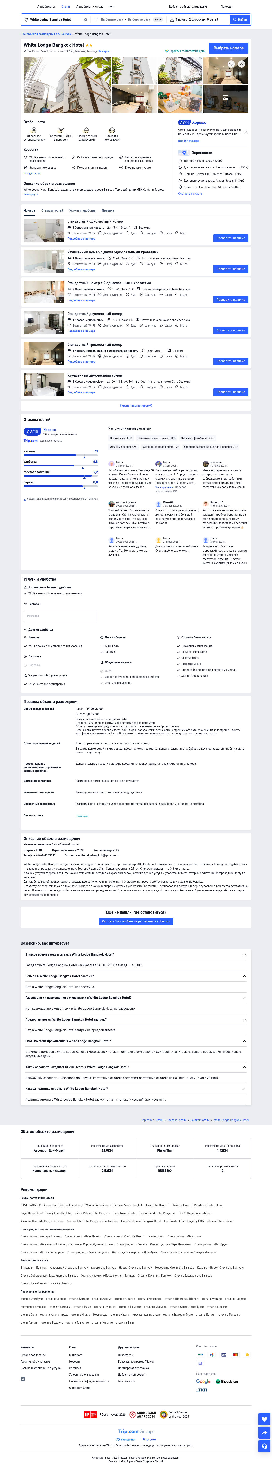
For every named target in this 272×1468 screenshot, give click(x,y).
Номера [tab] (29, 210)
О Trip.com (75, 1355)
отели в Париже (235, 1298)
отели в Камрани (60, 1306)
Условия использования (84, 1374)
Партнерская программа (133, 1368)
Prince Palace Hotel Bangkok (92, 1213)
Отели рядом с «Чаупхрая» (184, 1236)
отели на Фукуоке (155, 1306)
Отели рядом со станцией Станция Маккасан (188, 1252)
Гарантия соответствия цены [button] (188, 51)
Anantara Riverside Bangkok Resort (42, 1221)
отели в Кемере (79, 1298)
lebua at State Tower (220, 1221)
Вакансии (75, 1368)
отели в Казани (120, 1314)
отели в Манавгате (150, 1298)
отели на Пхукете (129, 1306)
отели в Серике (56, 1298)
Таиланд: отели (176, 1120)
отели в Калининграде (54, 1314)
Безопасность (126, 1381)
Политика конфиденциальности (89, 1381)
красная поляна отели (146, 1314)
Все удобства (32, 173)
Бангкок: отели (199, 1120)
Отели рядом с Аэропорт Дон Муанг (134, 1252)
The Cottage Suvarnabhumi (195, 1213)
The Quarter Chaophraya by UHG (184, 1221)
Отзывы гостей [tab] (52, 210)
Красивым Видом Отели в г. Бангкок (220, 1267)
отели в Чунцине (104, 1306)
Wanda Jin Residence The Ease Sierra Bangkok (114, 1205)
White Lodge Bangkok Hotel (54, 45)
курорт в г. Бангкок (103, 1267)
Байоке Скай (181, 1205)
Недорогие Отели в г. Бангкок (174, 1267)
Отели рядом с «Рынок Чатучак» (88, 1252)
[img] (67, 85)
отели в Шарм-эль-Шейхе (181, 1298)
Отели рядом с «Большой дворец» (43, 1252)
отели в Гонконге (230, 1314)
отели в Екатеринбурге (178, 1314)
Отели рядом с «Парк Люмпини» (170, 1244)
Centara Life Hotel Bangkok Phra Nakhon (92, 1221)
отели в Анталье (124, 1298)
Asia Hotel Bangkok (158, 1205)
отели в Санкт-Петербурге (187, 1306)
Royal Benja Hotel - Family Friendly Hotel (46, 1213)
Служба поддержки (33, 1355)
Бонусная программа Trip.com (136, 1361)
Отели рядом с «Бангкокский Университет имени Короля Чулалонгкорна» (67, 1244)
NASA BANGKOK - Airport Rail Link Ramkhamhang (51, 1205)
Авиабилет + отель (89, 6)
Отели (65, 6)
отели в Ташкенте (77, 1322)
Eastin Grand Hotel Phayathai (157, 1213)
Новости (74, 1361)
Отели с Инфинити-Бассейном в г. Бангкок (108, 1275)
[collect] (264, 1419)
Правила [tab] (108, 210)
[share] (264, 1433)
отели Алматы (29, 1322)
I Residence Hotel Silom (207, 1205)
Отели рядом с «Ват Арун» (211, 1244)
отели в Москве (217, 1306)
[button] (112, 7)
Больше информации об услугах (41, 1368)
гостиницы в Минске (33, 1306)
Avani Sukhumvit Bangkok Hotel (141, 1221)
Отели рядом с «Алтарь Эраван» (41, 1236)
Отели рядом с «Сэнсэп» (132, 1244)
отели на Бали (125, 1322)
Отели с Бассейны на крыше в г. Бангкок (46, 1283)
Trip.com (146, 1120)
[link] (188, 6)
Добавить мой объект (132, 1374)
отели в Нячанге (102, 1322)
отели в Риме (82, 1306)
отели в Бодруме (52, 1322)
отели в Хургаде (211, 1298)
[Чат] (264, 1446)
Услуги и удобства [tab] (82, 210)
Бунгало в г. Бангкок (33, 1267)
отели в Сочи (29, 1314)
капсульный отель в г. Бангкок (69, 1267)
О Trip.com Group (79, 1387)
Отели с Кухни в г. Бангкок (154, 1275)
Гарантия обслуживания (36, 1361)
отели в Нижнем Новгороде (89, 1314)
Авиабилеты (46, 6)
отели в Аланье (101, 1298)
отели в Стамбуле (32, 1298)
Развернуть (31, 194)
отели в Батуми (205, 1314)
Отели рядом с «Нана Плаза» (82, 1236)
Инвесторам (125, 1355)
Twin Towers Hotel (124, 1213)
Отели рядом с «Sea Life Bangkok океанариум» (134, 1236)
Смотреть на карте (190, 193)
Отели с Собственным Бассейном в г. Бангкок (49, 1275)
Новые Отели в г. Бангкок (135, 1267)
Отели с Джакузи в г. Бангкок (193, 1275)
